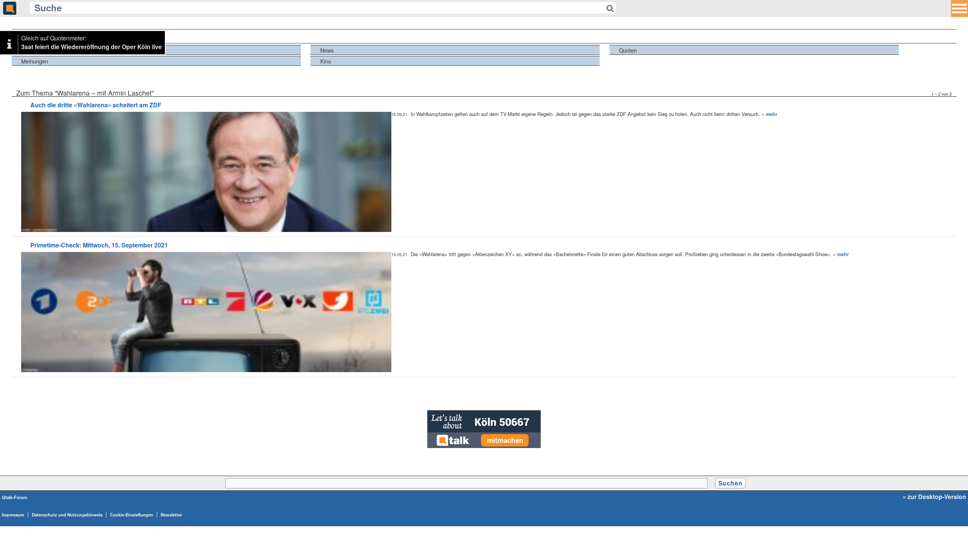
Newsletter (171, 515)
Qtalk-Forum (14, 497)
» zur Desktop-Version (934, 497)
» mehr (769, 114)
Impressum (13, 515)
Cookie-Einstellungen (131, 515)
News (327, 50)
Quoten (628, 50)
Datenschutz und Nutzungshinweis (67, 515)
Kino (325, 61)
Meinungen (34, 61)
